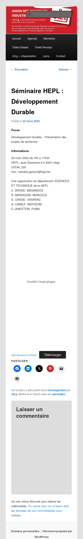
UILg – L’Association (24, 56)
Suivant (65, 69)
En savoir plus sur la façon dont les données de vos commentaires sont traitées (40, 510)
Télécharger (52, 354)
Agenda (32, 38)
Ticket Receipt (43, 47)
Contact (60, 56)
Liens (46, 56)
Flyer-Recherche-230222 (24, 355)
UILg (14, 394)
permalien (59, 394)
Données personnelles (25, 531)
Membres (49, 38)
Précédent (19, 69)
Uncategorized (56, 390)
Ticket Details (20, 47)
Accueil (16, 38)
